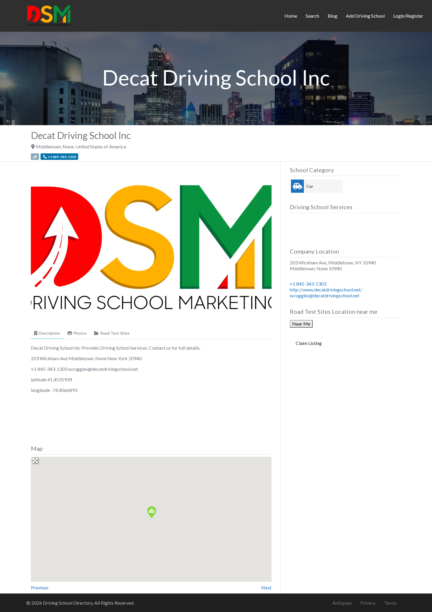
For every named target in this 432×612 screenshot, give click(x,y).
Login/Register (408, 16)
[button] (151, 511)
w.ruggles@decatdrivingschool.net (324, 295)
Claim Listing (309, 343)
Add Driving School (365, 16)
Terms (390, 603)
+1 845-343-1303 (308, 283)
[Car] (297, 186)
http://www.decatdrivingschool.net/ (326, 289)
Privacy (368, 603)
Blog (332, 16)
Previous (39, 587)
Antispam (342, 603)
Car (309, 186)
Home (290, 16)
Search (312, 16)
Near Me (301, 323)
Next (266, 587)
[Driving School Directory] (49, 15)
